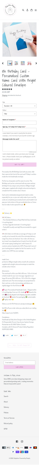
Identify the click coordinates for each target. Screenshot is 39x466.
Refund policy (8, 423)
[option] (10, 63)
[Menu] (36, 10)
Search (6, 396)
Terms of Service (9, 418)
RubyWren (16, 458)
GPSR (5, 429)
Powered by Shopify (25, 458)
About (6, 402)
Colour (4, 110)
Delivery (6, 407)
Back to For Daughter (21, 345)
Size (4, 102)
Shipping (4, 95)
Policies (6, 412)
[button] (7, 89)
